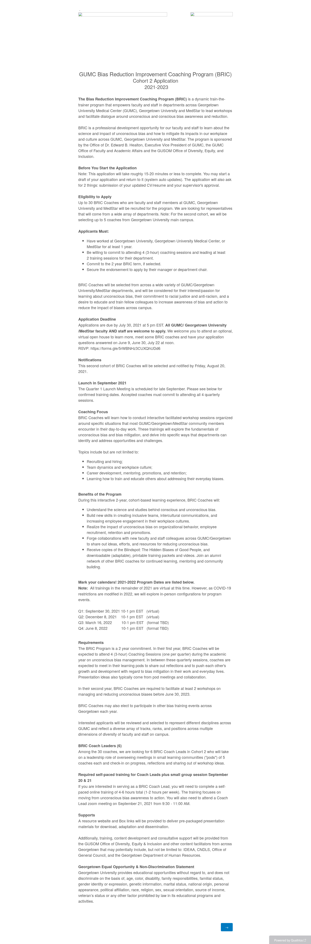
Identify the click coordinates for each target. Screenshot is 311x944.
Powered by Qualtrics (288, 940)
